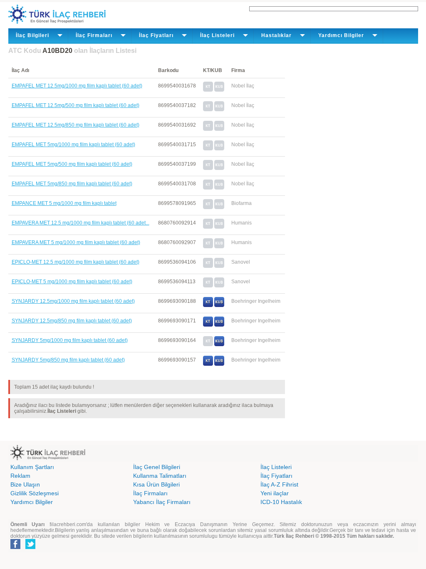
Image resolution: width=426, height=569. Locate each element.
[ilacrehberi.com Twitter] (30, 547)
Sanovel (240, 262)
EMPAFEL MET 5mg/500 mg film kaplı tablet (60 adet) (72, 164)
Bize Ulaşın (25, 484)
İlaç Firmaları (150, 493)
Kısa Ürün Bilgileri (156, 484)
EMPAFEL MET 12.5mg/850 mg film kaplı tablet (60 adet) (75, 125)
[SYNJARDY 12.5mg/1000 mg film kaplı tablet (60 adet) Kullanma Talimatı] (208, 305)
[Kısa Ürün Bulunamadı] (219, 90)
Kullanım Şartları (32, 467)
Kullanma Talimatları (159, 475)
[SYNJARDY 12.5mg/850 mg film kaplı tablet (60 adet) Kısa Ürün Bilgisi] (219, 325)
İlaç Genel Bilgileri (156, 467)
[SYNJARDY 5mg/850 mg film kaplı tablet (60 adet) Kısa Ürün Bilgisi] (219, 364)
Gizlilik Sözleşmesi (34, 493)
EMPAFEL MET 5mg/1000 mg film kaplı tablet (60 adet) (73, 144)
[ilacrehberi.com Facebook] (15, 547)
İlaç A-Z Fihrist (279, 484)
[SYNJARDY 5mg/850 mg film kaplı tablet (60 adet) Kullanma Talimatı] (208, 364)
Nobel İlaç (242, 86)
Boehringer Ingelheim (255, 301)
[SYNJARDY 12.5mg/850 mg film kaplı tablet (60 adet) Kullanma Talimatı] (208, 325)
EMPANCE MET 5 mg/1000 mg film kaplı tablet (64, 203)
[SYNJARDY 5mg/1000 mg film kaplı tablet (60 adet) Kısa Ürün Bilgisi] (219, 344)
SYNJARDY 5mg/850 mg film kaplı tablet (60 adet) (68, 360)
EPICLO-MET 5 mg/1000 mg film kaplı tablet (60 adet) (72, 281)
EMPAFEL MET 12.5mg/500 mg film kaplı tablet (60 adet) (75, 105)
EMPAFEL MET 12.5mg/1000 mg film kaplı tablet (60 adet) (77, 86)
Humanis (241, 223)
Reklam (20, 475)
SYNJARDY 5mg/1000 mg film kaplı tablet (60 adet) (70, 340)
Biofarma (241, 203)
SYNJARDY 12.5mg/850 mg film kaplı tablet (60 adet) (72, 321)
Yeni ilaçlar (274, 493)
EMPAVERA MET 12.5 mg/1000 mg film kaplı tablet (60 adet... (80, 223)
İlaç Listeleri (276, 467)
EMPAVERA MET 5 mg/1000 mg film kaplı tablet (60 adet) (76, 242)
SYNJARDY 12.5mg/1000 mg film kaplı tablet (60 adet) (73, 301)
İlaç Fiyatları (276, 475)
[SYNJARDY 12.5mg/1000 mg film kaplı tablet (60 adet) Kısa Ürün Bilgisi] (219, 305)
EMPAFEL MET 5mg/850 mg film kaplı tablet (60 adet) (72, 184)
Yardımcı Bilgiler (31, 502)
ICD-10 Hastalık (281, 502)
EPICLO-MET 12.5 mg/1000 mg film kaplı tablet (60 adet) (75, 262)
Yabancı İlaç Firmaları (162, 502)
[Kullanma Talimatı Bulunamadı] (208, 90)
